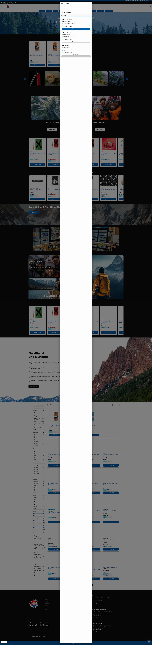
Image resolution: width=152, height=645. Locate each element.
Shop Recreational (76, 28)
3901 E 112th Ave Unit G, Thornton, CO (69, 23)
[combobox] (75, 10)
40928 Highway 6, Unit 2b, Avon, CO (68, 49)
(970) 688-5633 (64, 50)
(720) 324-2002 (65, 24)
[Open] (90, 10)
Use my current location (66, 12)
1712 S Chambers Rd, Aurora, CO (68, 36)
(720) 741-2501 (64, 37)
